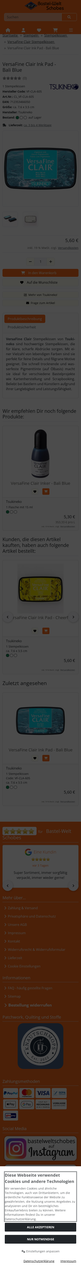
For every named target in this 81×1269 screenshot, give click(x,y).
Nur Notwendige (40, 1239)
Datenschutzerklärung (38, 1261)
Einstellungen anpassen (42, 1251)
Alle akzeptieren (40, 1227)
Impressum (68, 1261)
